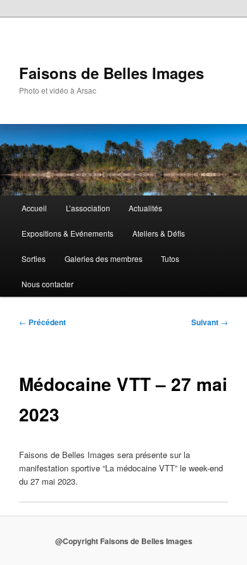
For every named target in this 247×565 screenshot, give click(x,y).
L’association (88, 207)
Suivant (209, 322)
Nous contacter (47, 283)
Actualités (145, 207)
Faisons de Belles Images (111, 73)
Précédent (42, 322)
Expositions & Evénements (67, 233)
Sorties (34, 258)
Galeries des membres (103, 258)
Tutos (170, 258)
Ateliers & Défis (158, 233)
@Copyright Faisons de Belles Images (124, 541)
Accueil (34, 207)
